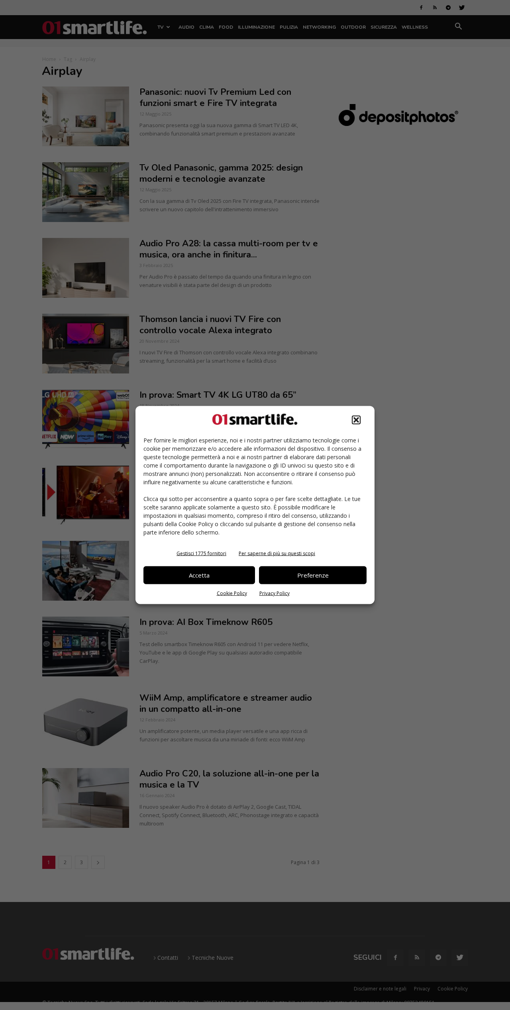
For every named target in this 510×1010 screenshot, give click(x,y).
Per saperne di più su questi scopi (277, 553)
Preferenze (313, 575)
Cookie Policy (232, 592)
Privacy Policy (274, 592)
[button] (356, 420)
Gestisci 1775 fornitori (201, 553)
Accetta (199, 575)
